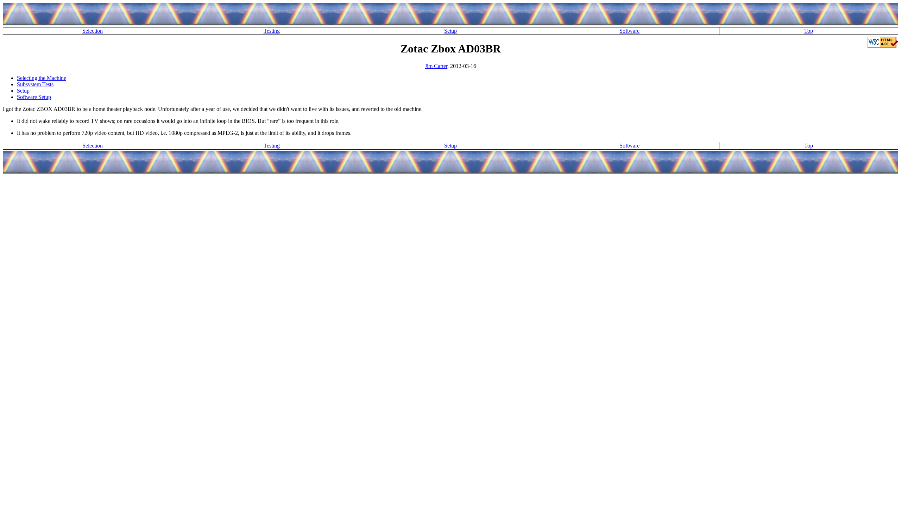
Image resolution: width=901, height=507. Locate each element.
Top (808, 31)
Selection (92, 31)
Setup (450, 31)
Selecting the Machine (41, 78)
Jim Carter (436, 66)
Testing (272, 31)
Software (629, 31)
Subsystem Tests (35, 84)
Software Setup (34, 97)
